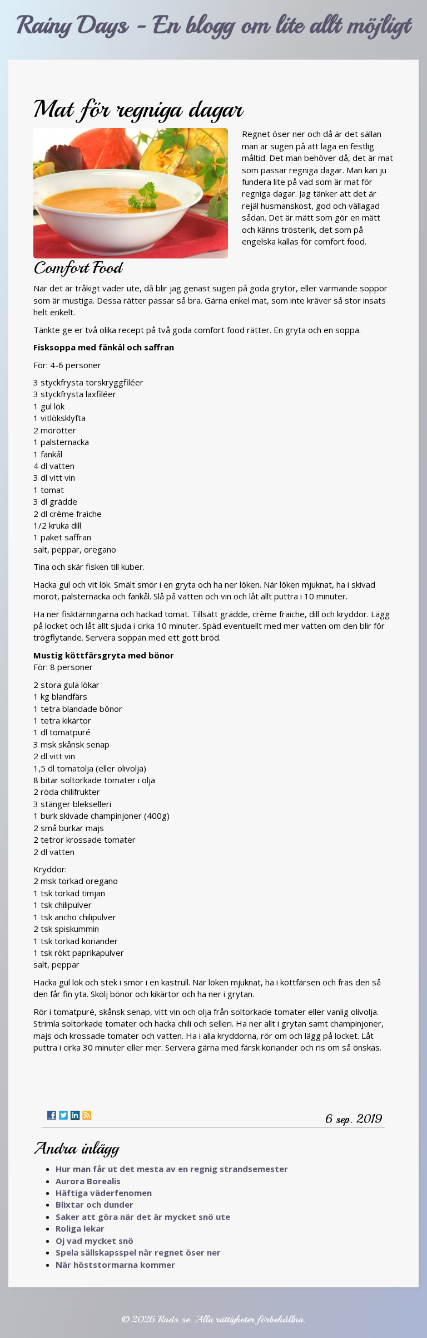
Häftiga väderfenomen (104, 1192)
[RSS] (86, 1115)
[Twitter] (63, 1115)
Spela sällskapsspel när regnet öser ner (138, 1252)
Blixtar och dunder (94, 1204)
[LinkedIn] (75, 1115)
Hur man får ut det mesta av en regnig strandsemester (172, 1168)
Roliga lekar (80, 1228)
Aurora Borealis (88, 1180)
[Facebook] (51, 1115)
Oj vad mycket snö (94, 1240)
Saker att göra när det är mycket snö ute (143, 1216)
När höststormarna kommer (115, 1264)
